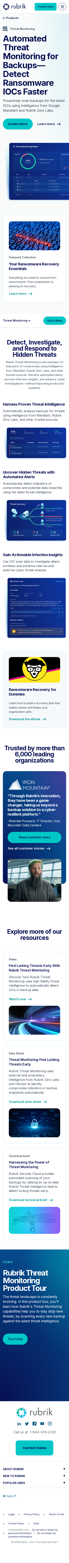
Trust (36, 1523)
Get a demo (54, 320)
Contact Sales (45, 6)
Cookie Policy (16, 1523)
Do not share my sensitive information (32, 1535)
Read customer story (34, 837)
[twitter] (27, 1423)
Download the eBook (24, 719)
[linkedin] (19, 1423)
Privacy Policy (31, 1514)
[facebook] (34, 1423)
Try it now (15, 1339)
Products (12, 18)
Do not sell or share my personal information (33, 1531)
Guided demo (18, 124)
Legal (11, 1514)
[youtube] (42, 1423)
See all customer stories (26, 848)
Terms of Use (56, 1514)
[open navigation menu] (62, 7)
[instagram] (50, 1423)
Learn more (46, 124)
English (10, 1496)
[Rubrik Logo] (14, 6)
